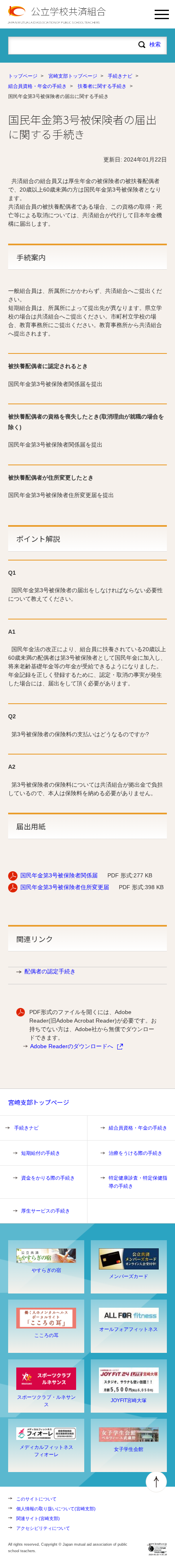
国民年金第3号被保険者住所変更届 (64, 887)
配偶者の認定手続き (50, 971)
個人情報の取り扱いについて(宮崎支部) (56, 1508)
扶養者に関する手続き (102, 86)
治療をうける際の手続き (135, 1153)
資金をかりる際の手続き (48, 1178)
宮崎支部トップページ (72, 76)
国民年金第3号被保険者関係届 (59, 875)
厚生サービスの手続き (45, 1211)
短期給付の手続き (40, 1153)
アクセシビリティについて (43, 1528)
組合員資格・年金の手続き (37, 86)
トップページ (22, 76)
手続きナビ (120, 76)
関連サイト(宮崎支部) (38, 1518)
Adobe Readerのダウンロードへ (71, 1046)
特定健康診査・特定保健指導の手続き (138, 1182)
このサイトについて (36, 1498)
